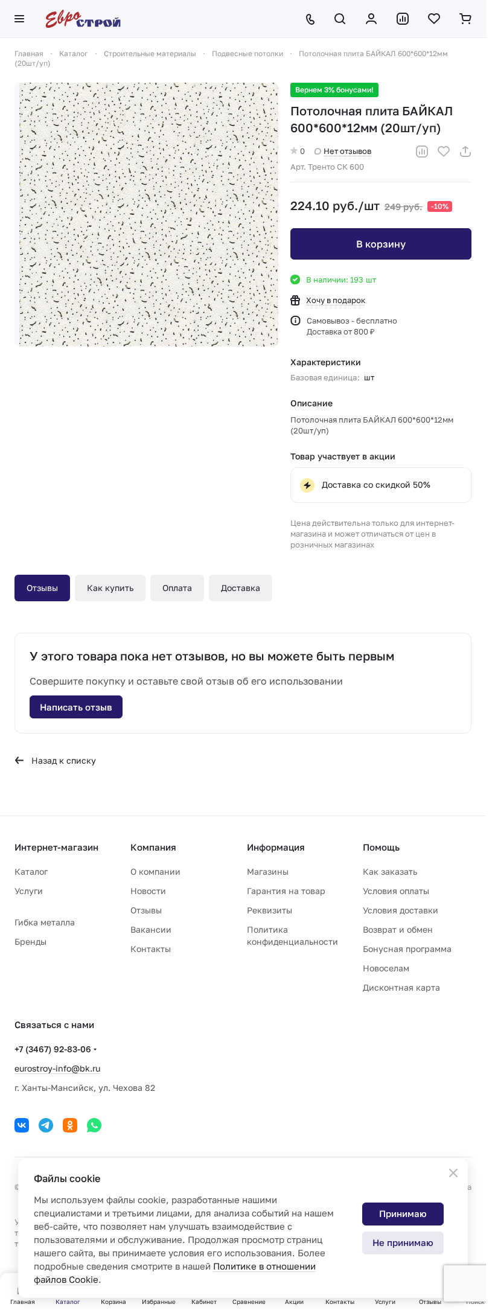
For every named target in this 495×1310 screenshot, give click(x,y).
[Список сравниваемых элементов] (403, 19)
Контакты (150, 949)
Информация (276, 847)
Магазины (268, 871)
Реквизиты (269, 910)
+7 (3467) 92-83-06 (52, 1049)
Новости (148, 891)
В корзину (381, 244)
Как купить (110, 588)
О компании (155, 871)
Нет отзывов (347, 151)
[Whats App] (94, 1125)
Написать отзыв (76, 706)
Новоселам (386, 968)
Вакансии (150, 929)
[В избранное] (444, 151)
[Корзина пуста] (465, 19)
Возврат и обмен (398, 929)
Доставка (240, 588)
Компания (153, 847)
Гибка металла (44, 922)
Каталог (31, 871)
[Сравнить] (422, 151)
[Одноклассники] (70, 1125)
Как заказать (390, 871)
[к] (146, 215)
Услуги (28, 891)
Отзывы (42, 588)
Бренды (30, 941)
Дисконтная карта (401, 987)
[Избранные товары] (434, 19)
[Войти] (371, 19)
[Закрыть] (453, 1173)
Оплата (177, 588)
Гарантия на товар (286, 891)
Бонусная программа (407, 949)
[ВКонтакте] (21, 1125)
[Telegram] (46, 1125)
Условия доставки (400, 910)
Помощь (381, 847)
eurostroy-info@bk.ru (57, 1068)
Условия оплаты (396, 891)
